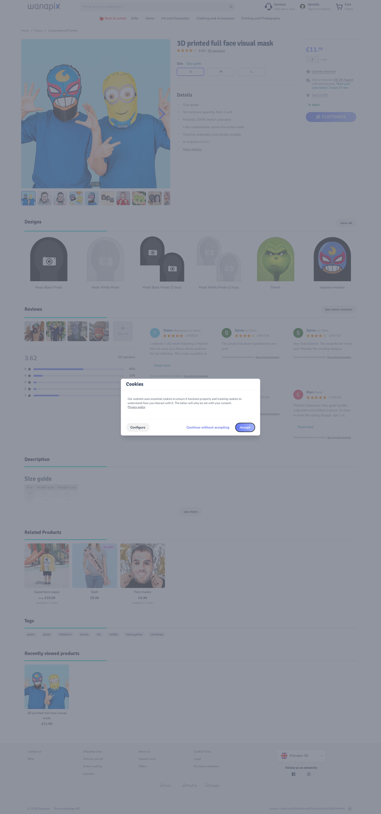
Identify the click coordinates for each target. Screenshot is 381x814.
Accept (245, 427)
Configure (137, 427)
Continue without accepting (208, 427)
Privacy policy (137, 407)
